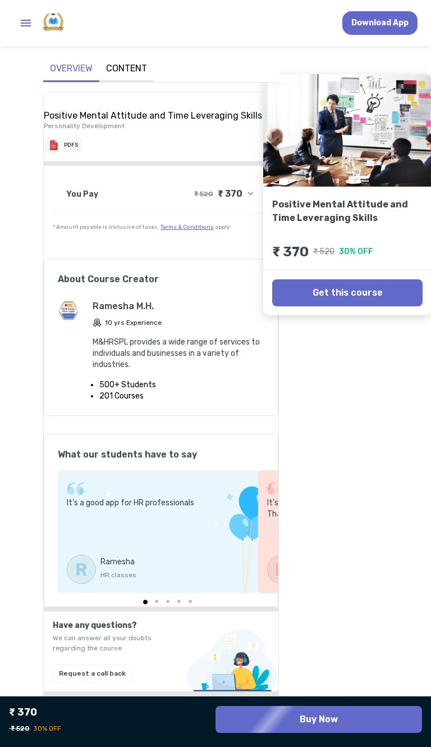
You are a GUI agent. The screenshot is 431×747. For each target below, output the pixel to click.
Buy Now (319, 719)
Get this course (348, 292)
